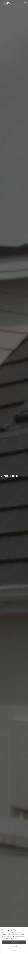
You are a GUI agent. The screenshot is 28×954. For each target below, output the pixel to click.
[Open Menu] (25, 3)
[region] (14, 940)
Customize (14, 946)
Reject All (14, 950)
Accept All (14, 942)
